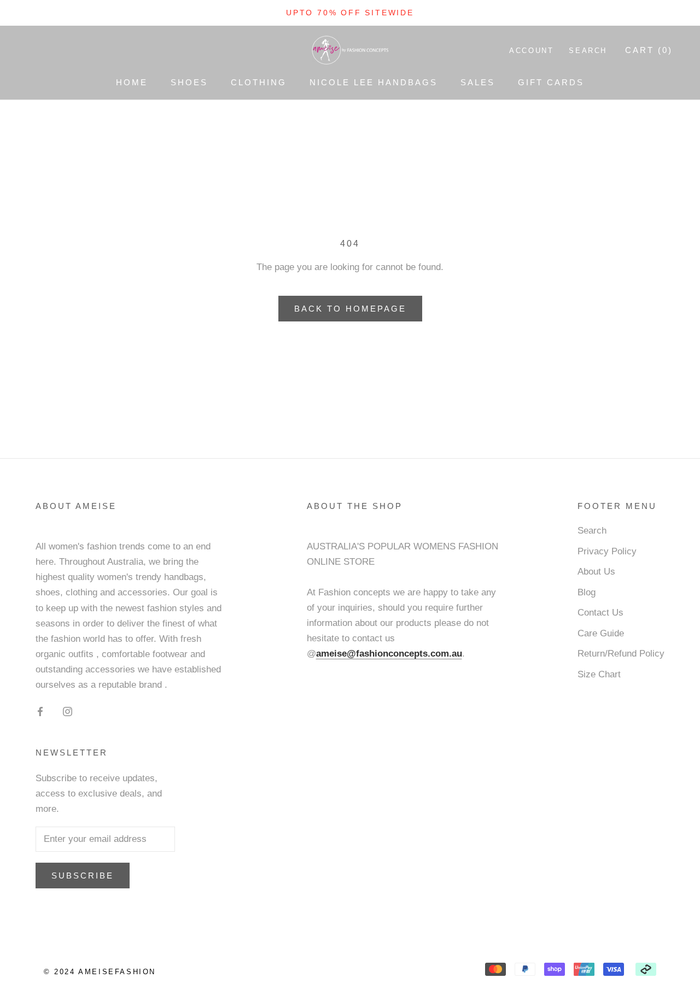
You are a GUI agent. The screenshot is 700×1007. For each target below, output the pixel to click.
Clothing (259, 82)
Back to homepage (350, 308)
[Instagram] (67, 711)
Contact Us (600, 612)
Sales (477, 82)
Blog (587, 592)
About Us (596, 571)
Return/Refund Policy (621, 653)
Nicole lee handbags (374, 82)
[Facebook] (40, 711)
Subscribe (82, 875)
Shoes (189, 82)
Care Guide (601, 633)
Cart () (649, 50)
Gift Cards (551, 82)
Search (588, 50)
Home (132, 82)
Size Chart (599, 674)
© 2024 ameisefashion (100, 972)
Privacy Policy (607, 551)
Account (531, 50)
